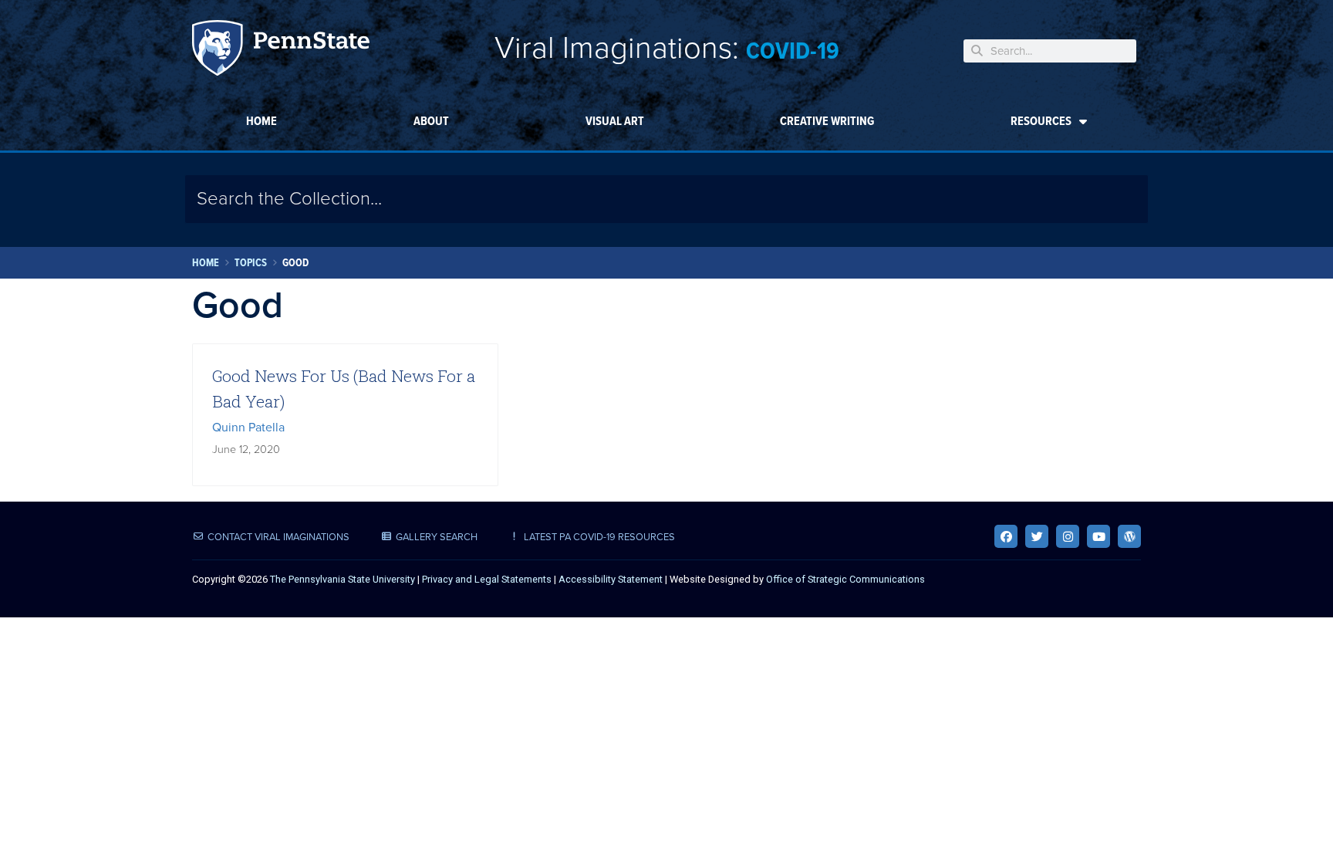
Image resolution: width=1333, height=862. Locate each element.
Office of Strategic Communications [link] (845, 579)
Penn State (281, 50)
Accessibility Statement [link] (611, 579)
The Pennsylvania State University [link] (342, 579)
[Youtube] (1098, 536)
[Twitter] (1036, 536)
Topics (251, 263)
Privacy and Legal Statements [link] (487, 579)
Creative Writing (827, 121)
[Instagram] (1067, 536)
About (431, 121)
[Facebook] (1005, 536)
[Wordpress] (1129, 536)
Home (261, 121)
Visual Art (615, 121)
